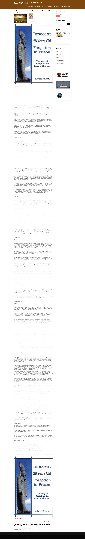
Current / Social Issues (60, 63)
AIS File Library (56, 6)
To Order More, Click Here (18, 518)
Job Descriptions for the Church (62, 61)
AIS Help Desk (50, 6)
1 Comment (21, 12)
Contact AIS (44, 6)
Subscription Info (30, 6)
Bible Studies (59, 54)
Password (57, 13)
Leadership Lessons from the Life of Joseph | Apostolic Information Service (28, 528)
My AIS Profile (37, 6)
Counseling (58, 57)
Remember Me (59, 14)
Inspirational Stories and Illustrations (62, 64)
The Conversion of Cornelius (48, 521)
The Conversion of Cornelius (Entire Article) (21, 521)
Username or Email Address (60, 11)
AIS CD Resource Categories (65, 6)
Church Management (60, 60)
